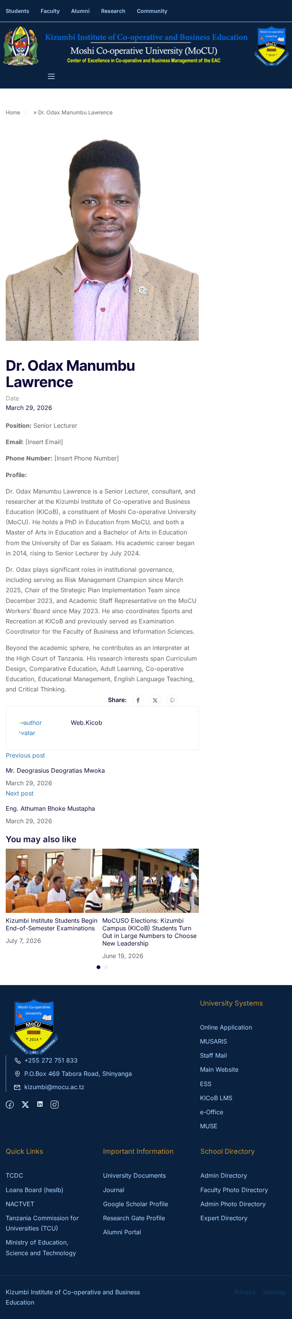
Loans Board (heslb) (34, 1190)
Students (17, 11)
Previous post (25, 755)
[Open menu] (52, 77)
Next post (19, 793)
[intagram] (55, 1105)
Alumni (80, 11)
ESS (205, 1084)
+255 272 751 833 (51, 1060)
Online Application (226, 1027)
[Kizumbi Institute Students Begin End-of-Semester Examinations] (54, 880)
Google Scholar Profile (135, 1204)
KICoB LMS (216, 1098)
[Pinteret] (40, 1105)
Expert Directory (224, 1218)
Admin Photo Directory (233, 1204)
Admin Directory (223, 1175)
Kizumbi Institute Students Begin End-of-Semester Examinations (51, 924)
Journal (113, 1190)
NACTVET (20, 1204)
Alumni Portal (122, 1232)
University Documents (134, 1175)
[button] (98, 967)
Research (113, 11)
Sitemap (274, 1292)
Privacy (245, 1292)
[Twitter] (155, 700)
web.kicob (86, 722)
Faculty (50, 11)
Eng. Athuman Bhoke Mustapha (50, 808)
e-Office (211, 1112)
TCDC (14, 1175)
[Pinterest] (172, 700)
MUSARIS (213, 1041)
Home (13, 112)
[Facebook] (138, 700)
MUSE (208, 1126)
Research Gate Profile (134, 1218)
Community (152, 11)
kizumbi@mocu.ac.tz (54, 1087)
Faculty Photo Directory (234, 1190)
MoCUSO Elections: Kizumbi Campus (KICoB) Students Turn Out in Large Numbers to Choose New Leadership (149, 932)
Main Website (219, 1069)
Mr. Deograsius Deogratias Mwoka (55, 770)
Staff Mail (213, 1055)
